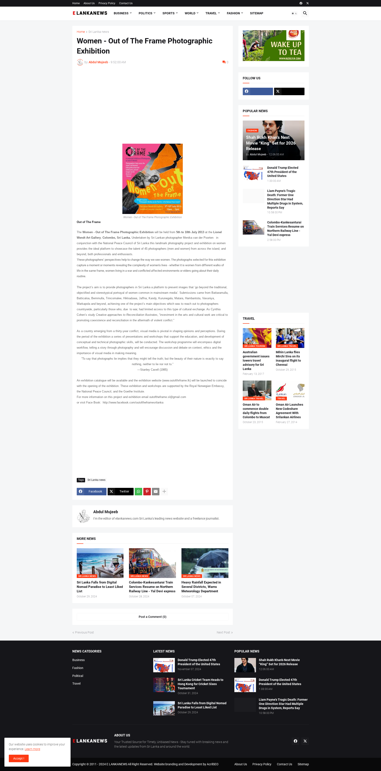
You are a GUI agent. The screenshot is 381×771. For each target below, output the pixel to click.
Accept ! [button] (18, 758)
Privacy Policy (107, 3)
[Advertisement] (152, 102)
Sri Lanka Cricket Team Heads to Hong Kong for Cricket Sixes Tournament (200, 684)
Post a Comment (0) (152, 617)
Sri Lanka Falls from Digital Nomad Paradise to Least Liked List (100, 586)
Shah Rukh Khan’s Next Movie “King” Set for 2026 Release (279, 662)
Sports (168, 13)
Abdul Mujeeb (105, 511)
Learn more (32, 749)
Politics (145, 13)
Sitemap (256, 13)
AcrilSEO (213, 764)
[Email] (155, 491)
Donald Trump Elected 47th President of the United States (282, 172)
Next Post (223, 632)
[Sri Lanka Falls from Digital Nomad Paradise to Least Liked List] (164, 708)
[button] (294, 13)
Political (77, 676)
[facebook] (301, 3)
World (190, 13)
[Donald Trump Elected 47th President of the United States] (253, 173)
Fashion (233, 13)
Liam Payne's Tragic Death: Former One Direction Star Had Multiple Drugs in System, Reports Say (285, 199)
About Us (89, 3)
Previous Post (84, 632)
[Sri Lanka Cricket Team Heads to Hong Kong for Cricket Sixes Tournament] (164, 685)
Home (76, 3)
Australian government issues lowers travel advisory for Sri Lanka (256, 360)
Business (121, 13)
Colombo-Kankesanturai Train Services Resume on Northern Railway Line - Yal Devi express (152, 586)
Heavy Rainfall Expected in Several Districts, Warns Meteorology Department (201, 586)
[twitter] (307, 3)
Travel (211, 13)
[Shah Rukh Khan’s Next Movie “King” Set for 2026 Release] (245, 665)
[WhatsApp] (138, 491)
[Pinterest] (147, 491)
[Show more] (164, 491)
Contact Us (126, 3)
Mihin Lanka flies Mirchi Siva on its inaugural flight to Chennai (288, 358)
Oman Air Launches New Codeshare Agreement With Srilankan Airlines (289, 411)
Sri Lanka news (98, 31)
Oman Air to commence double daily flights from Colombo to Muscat (256, 411)
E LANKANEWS (117, 764)
